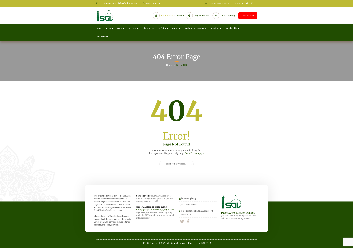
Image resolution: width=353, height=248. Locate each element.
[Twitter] (182, 221)
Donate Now (248, 15)
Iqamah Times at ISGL (219, 3)
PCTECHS (206, 243)
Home (98, 28)
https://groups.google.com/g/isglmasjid (155, 209)
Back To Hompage (194, 153)
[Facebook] (188, 221)
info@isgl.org (228, 15)
